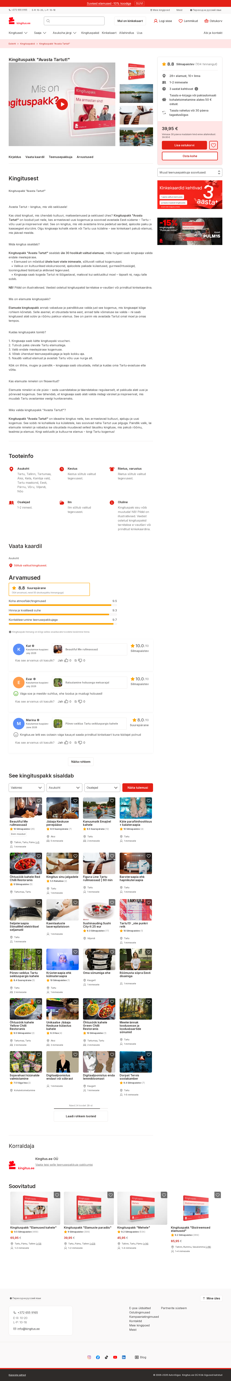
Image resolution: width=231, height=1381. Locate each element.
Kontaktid (135, 1321)
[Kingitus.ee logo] (21, 22)
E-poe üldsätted (140, 1308)
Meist (132, 1329)
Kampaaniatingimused (144, 1316)
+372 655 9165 (28, 1312)
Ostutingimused (139, 1312)
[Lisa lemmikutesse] (213, 145)
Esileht (12, 43)
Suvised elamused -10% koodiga (109, 3)
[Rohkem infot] (196, 89)
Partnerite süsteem (174, 1308)
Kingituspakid (27, 43)
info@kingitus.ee (29, 1329)
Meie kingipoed (139, 1325)
